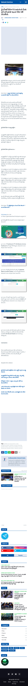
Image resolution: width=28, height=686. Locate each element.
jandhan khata (4, 446)
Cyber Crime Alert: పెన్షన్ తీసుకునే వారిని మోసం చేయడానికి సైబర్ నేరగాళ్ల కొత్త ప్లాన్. (12, 567)
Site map (14, 683)
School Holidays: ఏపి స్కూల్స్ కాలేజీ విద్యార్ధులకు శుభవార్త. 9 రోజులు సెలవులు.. (20, 619)
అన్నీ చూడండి (24, 470)
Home (4, 681)
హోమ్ (2, 6)
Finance (14, 633)
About (9, 681)
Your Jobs (14, 639)
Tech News (14, 637)
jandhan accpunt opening (16, 445)
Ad (7, 555)
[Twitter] (5, 22)
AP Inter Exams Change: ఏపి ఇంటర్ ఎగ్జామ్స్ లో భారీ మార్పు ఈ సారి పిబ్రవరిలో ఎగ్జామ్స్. (20, 607)
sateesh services (18, 448)
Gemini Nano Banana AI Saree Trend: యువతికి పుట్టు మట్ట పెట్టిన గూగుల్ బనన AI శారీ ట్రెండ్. (13, 575)
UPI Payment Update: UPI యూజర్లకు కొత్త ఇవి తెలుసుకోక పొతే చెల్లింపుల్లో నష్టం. (12, 582)
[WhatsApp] (7, 22)
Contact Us (15, 681)
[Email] (16, 452)
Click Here (4, 214)
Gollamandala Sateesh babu (16, 458)
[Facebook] (3, 22)
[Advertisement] (14, 41)
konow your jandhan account (15, 446)
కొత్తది (3, 525)
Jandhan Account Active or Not (11, 6)
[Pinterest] (12, 452)
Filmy (14, 631)
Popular (20, 555)
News (14, 635)
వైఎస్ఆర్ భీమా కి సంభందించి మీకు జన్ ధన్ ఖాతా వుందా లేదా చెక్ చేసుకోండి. (20, 479)
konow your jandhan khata (7, 448)
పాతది (25, 525)
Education (14, 628)
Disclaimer (22, 681)
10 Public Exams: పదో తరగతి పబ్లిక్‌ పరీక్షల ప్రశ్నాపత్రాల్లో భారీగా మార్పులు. (20, 596)
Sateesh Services (7, 2)
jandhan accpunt (5, 445)
